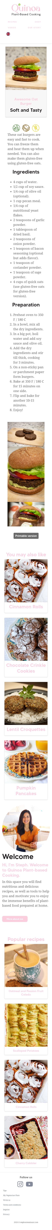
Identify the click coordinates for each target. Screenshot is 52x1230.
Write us (6, 1200)
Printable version (26, 536)
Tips (4, 1191)
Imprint (6, 1210)
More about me (15, 918)
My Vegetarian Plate (11, 1195)
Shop (38, 22)
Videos (12, 28)
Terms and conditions (12, 1205)
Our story (34, 28)
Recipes (12, 22)
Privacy (6, 1214)
